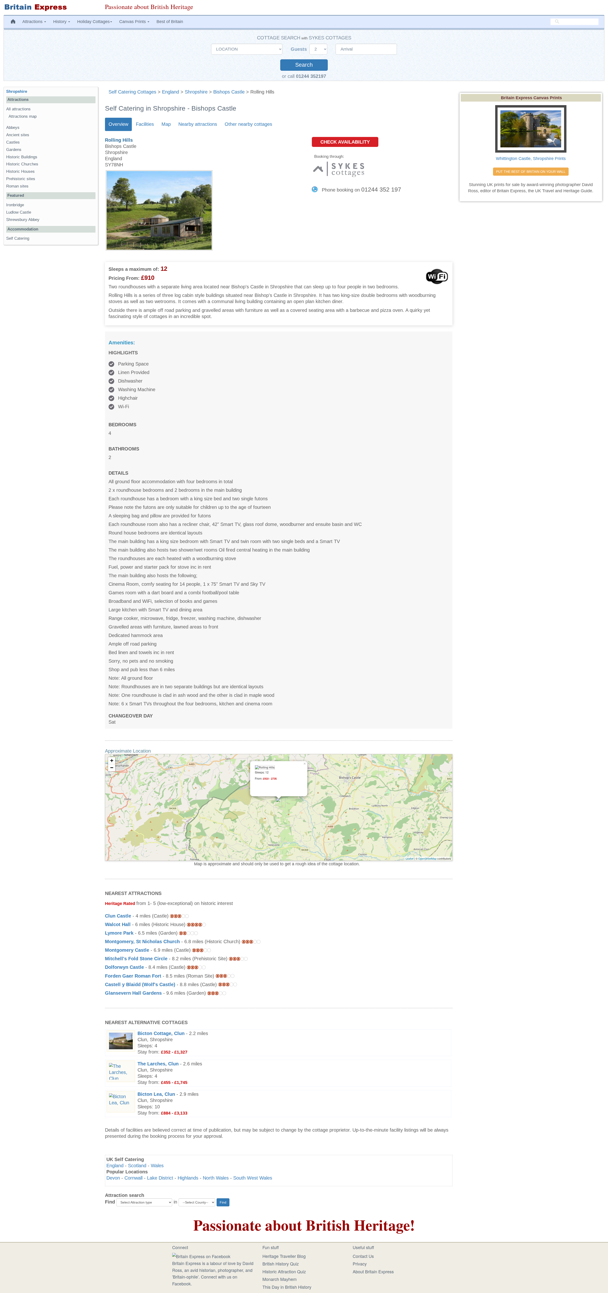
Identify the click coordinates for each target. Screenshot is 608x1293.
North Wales (216, 1178)
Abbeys (12, 127)
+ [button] (111, 761)
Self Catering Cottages (132, 91)
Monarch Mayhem (279, 1279)
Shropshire (196, 91)
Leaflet (409, 858)
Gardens (13, 149)
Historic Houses (20, 171)
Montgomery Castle (127, 950)
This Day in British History (286, 1287)
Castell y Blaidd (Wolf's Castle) (140, 984)
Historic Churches (22, 164)
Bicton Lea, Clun (156, 1094)
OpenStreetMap (427, 858)
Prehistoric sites (20, 179)
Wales (157, 1165)
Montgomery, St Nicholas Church (142, 941)
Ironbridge (15, 205)
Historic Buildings (21, 157)
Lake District (160, 1178)
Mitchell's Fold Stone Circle (136, 958)
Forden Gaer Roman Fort (133, 976)
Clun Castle (118, 915)
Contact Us (363, 1256)
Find (110, 1201)
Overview (118, 124)
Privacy (360, 1263)
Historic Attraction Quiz (284, 1271)
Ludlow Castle (18, 212)
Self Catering (17, 238)
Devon (113, 1178)
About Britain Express (373, 1271)
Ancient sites (17, 135)
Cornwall (133, 1178)
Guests (299, 49)
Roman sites (17, 186)
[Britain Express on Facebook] (201, 1255)
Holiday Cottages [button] (93, 21)
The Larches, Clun (158, 1063)
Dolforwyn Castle (124, 967)
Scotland (137, 1165)
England (170, 91)
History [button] (60, 21)
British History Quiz (280, 1263)
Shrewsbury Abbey (22, 219)
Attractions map (23, 116)
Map (166, 124)
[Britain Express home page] (51, 7)
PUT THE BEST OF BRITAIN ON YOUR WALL (530, 171)
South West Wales (252, 1178)
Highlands (188, 1178)
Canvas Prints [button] (133, 21)
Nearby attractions (197, 124)
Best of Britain (170, 21)
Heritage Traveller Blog (284, 1256)
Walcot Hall (118, 924)
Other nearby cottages (248, 124)
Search (304, 65)
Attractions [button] (33, 21)
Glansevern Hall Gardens (133, 993)
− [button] (111, 768)
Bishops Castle (229, 91)
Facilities (145, 124)
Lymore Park (119, 933)
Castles (13, 142)
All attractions (18, 109)
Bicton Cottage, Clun (161, 1033)
